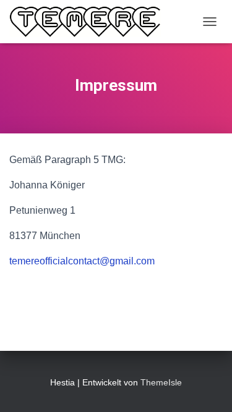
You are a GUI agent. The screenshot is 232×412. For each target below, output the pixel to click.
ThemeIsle (161, 382)
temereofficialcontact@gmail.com (82, 261)
